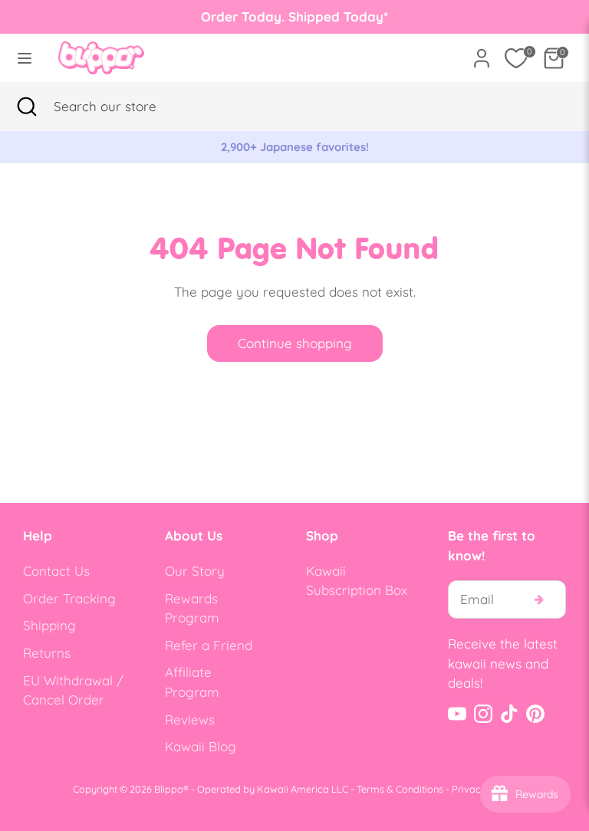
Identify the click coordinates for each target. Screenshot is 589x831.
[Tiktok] (509, 714)
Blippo (168, 789)
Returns (47, 653)
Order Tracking (69, 598)
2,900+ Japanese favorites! (295, 147)
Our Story (195, 571)
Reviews (190, 719)
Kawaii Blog (200, 746)
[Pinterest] (535, 714)
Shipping (49, 625)
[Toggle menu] (24, 58)
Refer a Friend (208, 645)
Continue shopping (295, 343)
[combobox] (126, 106)
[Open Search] (27, 106)
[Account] (481, 52)
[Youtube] (457, 714)
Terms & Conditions (400, 789)
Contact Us (56, 571)
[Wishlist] (516, 58)
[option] (294, 147)
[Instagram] (483, 714)
